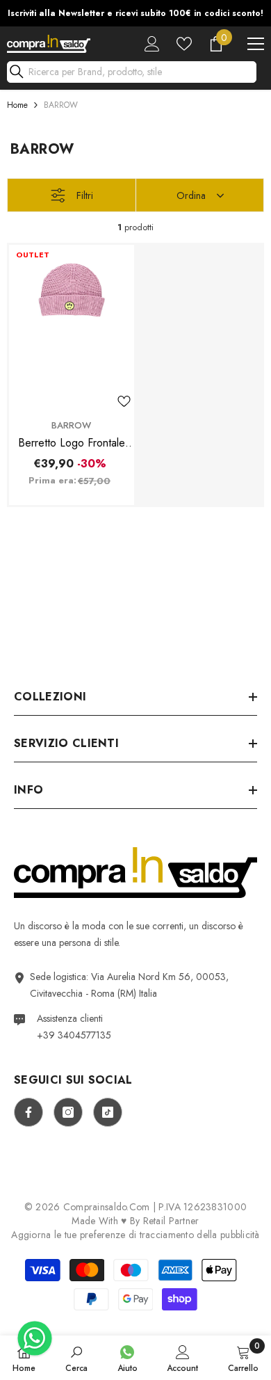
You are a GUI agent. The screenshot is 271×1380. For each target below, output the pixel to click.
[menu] (255, 43)
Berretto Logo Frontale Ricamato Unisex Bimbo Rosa (71, 443)
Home (17, 105)
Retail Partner (171, 1221)
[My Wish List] (184, 43)
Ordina (191, 195)
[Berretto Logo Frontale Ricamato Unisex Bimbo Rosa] (72, 328)
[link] (76, 1357)
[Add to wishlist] (123, 401)
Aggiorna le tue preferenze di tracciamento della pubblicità (135, 1235)
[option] (135, 13)
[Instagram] (68, 1112)
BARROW (61, 105)
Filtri (84, 195)
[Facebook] (28, 1112)
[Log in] (152, 43)
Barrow (71, 425)
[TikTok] (107, 1112)
